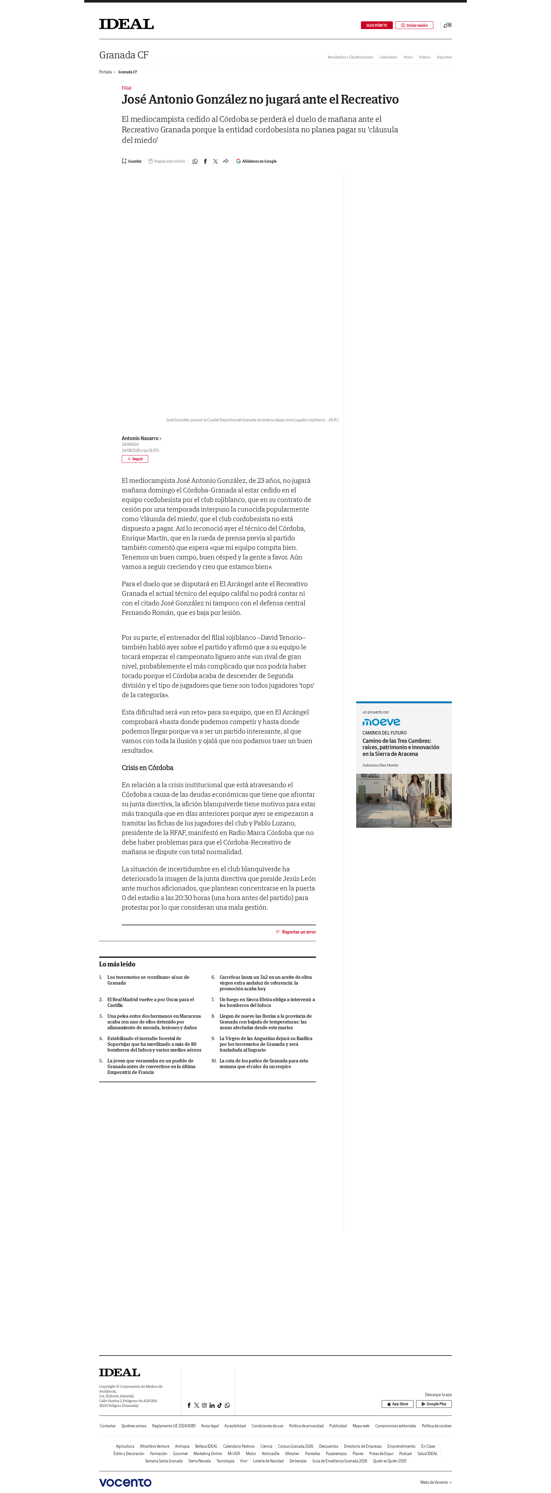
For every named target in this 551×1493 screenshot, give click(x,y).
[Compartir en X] (215, 161)
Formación (158, 1453)
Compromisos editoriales (395, 1425)
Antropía (182, 1446)
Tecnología (225, 1461)
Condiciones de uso (267, 1425)
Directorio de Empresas (363, 1446)
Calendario (388, 57)
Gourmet (180, 1453)
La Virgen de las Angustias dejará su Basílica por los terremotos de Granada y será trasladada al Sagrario (266, 1044)
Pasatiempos (336, 1453)
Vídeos (424, 57)
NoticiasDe (270, 1453)
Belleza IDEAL (206, 1446)
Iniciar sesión (417, 25)
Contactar (108, 1425)
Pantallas (312, 1453)
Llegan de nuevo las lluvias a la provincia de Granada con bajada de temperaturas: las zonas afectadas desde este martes (266, 1022)
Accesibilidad (235, 1425)
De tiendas (298, 1461)
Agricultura (125, 1446)
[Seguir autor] (135, 459)
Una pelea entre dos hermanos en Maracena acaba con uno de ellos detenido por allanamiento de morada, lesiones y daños (154, 1022)
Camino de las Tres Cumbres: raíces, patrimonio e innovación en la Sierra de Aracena (401, 747)
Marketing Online (208, 1453)
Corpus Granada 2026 (295, 1446)
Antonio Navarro (140, 438)
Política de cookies (437, 1425)
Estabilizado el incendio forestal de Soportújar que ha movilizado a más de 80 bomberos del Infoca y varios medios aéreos (154, 1044)
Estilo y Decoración (129, 1453)
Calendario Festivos (239, 1446)
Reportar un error (299, 932)
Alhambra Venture (154, 1446)
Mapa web (361, 1425)
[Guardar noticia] (132, 161)
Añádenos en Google (259, 161)
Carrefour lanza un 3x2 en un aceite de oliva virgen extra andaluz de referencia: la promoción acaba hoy (266, 983)
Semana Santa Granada (164, 1461)
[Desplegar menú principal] (448, 25)
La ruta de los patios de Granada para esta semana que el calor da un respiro (264, 1063)
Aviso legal (210, 1425)
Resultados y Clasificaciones (350, 57)
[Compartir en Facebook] (205, 161)
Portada (105, 72)
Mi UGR (234, 1453)
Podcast (405, 1453)
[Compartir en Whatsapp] (195, 161)
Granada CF (124, 54)
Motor (251, 1453)
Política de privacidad (306, 1425)
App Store (400, 1403)
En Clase (428, 1446)
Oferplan (292, 1453)
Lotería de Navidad (268, 1461)
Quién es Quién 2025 (389, 1461)
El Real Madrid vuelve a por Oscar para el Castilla (150, 1002)
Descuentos (328, 1446)
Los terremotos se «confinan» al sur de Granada (148, 980)
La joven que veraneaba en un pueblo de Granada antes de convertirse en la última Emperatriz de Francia (151, 1066)
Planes (358, 1453)
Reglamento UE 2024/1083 (173, 1425)
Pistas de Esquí (381, 1453)
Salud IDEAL (427, 1453)
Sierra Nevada (199, 1461)
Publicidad (338, 1425)
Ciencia (266, 1446)
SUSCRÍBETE (376, 25)
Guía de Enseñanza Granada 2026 (339, 1461)
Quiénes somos (133, 1425)
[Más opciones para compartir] (226, 161)
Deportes (444, 57)
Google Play (436, 1403)
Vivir (243, 1461)
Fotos (408, 57)
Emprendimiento (401, 1446)
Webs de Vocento (434, 1482)
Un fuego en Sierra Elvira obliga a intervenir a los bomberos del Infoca (267, 1002)
